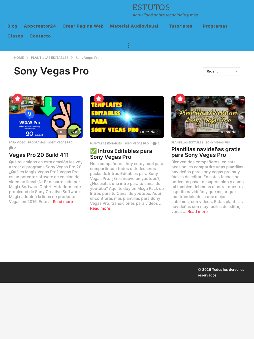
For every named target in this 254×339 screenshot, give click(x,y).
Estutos (151, 7)
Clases (15, 36)
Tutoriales (180, 26)
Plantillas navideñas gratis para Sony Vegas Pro (206, 152)
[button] (128, 46)
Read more (63, 201)
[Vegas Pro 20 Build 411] (46, 117)
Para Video (17, 142)
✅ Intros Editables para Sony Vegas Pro (121, 154)
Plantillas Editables (106, 143)
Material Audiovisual (134, 26)
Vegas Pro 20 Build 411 (39, 155)
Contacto (40, 36)
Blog (12, 26)
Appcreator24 (40, 26)
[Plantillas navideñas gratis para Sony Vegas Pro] (208, 117)
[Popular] (18, 98)
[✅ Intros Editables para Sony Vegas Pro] (127, 117)
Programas (215, 26)
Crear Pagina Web (83, 26)
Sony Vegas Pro (60, 142)
